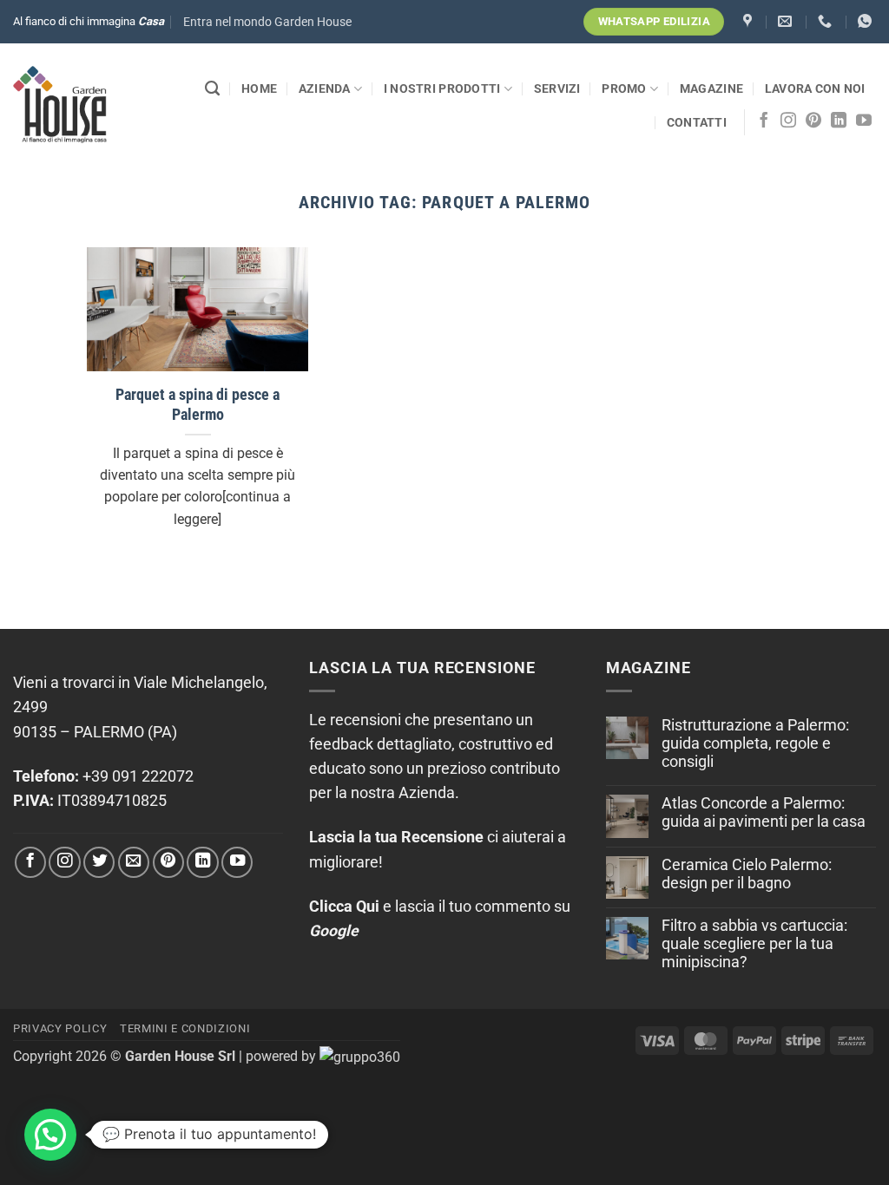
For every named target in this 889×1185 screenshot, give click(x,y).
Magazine (711, 88)
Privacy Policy (60, 1028)
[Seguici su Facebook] (764, 121)
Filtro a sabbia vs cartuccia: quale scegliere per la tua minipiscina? (754, 944)
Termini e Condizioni (185, 1028)
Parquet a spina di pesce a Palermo (197, 404)
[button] (267, 22)
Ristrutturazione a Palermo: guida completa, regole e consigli (755, 743)
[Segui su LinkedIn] (838, 121)
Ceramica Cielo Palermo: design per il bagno (747, 874)
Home (259, 88)
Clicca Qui (344, 906)
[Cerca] (212, 88)
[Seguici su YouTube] (864, 121)
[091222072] (827, 21)
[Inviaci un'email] (133, 862)
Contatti (697, 122)
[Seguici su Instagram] (788, 121)
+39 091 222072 (138, 776)
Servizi (557, 88)
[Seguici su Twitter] (99, 862)
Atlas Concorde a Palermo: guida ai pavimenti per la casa (764, 812)
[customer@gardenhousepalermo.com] (787, 21)
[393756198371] (867, 21)
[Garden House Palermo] (749, 21)
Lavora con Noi (815, 88)
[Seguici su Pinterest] (813, 121)
